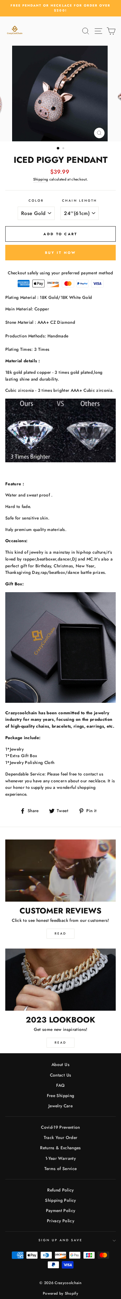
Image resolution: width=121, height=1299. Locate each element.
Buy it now (60, 252)
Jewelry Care (60, 1106)
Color (36, 200)
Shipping (40, 179)
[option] (60, 8)
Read (60, 933)
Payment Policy (60, 1210)
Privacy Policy (60, 1221)
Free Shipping (60, 1095)
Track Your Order (60, 1137)
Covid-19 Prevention (60, 1127)
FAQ (60, 1085)
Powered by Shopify (60, 1293)
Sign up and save (60, 1240)
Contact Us (60, 1075)
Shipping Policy (60, 1200)
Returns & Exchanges (60, 1148)
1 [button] (58, 148)
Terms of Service (60, 1168)
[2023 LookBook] (60, 980)
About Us (60, 1064)
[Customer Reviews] (60, 870)
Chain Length (79, 200)
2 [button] (63, 148)
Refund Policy (60, 1190)
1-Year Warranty (60, 1158)
